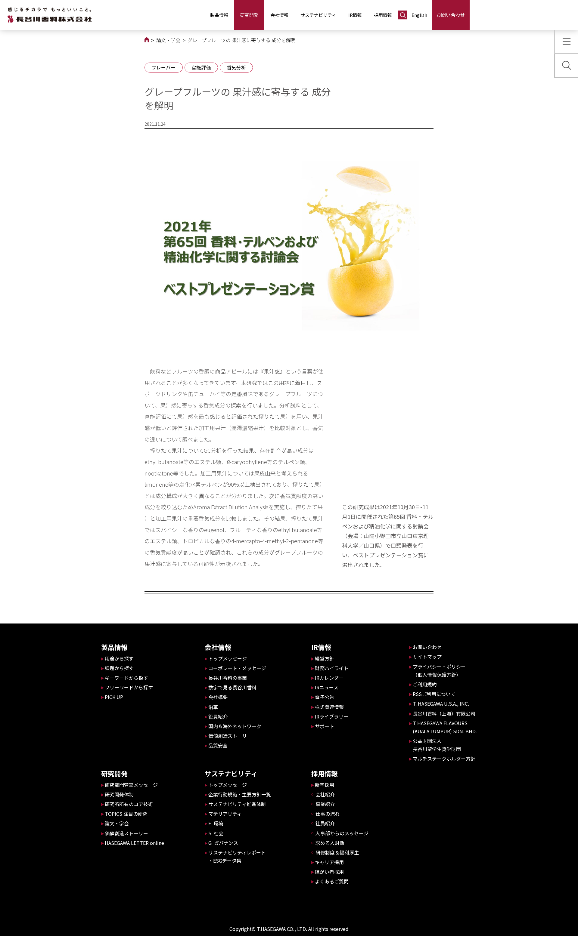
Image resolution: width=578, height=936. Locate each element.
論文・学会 (168, 40)
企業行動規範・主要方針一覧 (239, 794)
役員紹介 (218, 716)
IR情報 (355, 15)
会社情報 (279, 15)
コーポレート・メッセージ (237, 668)
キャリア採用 (329, 862)
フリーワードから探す (129, 687)
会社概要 (218, 696)
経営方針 (324, 658)
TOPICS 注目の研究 (126, 813)
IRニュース (326, 687)
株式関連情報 (329, 706)
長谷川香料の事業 (227, 677)
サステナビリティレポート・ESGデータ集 (237, 856)
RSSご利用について (434, 693)
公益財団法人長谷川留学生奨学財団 (437, 745)
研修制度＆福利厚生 (337, 852)
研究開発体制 (119, 794)
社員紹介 (325, 823)
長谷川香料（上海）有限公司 (444, 713)
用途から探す (119, 658)
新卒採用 (324, 784)
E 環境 (215, 823)
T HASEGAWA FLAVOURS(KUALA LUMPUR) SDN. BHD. (445, 727)
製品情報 (219, 15)
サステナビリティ (318, 15)
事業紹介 (325, 804)
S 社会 (215, 833)
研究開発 (249, 15)
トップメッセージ (227, 658)
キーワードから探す (126, 677)
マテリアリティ (225, 813)
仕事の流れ (327, 813)
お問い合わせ (450, 14)
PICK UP (114, 696)
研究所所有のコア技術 (129, 804)
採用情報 (383, 15)
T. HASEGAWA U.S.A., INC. (441, 703)
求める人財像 (329, 842)
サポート (324, 726)
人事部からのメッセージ (341, 833)
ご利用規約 (425, 684)
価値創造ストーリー (126, 833)
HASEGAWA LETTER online (134, 842)
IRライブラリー (331, 716)
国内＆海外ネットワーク (234, 726)
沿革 (213, 706)
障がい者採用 (329, 871)
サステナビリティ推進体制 (237, 804)
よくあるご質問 (332, 881)
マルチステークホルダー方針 (444, 758)
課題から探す (119, 668)
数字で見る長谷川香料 (232, 687)
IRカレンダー (329, 677)
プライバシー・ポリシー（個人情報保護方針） (439, 670)
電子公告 (324, 696)
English (419, 15)
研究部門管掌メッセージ (131, 784)
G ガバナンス (223, 842)
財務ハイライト (332, 668)
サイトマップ (427, 656)
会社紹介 (325, 794)
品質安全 (218, 745)
